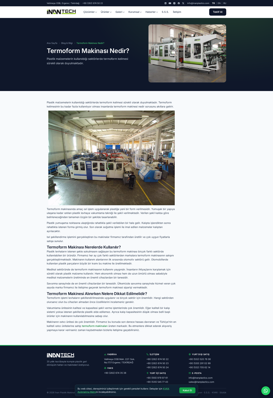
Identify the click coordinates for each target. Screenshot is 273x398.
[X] (183, 3)
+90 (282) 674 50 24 (157, 367)
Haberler (151, 11)
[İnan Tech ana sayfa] (61, 12)
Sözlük (223, 392)
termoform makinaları (95, 325)
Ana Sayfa (52, 43)
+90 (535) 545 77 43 (157, 381)
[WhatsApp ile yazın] (265, 390)
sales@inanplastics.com (201, 381)
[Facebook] (179, 3)
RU (224, 3)
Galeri (118, 11)
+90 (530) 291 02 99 (200, 363)
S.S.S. (165, 11)
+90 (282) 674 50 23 (157, 363)
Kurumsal (133, 11)
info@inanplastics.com (198, 3)
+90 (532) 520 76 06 (200, 359)
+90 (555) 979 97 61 (157, 377)
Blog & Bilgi (67, 43)
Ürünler (105, 11)
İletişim (177, 11)
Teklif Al (217, 11)
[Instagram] (174, 3)
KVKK (215, 392)
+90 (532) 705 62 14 (199, 367)
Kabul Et (187, 390)
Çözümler (89, 11)
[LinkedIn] (165, 3)
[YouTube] (170, 3)
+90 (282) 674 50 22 (157, 359)
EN (219, 3)
